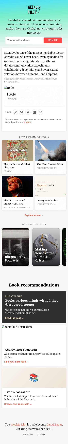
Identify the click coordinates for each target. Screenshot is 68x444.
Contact (41, 434)
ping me (27, 122)
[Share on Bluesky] (21, 112)
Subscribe (28, 434)
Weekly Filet (18, 424)
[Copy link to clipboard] (15, 112)
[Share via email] (40, 112)
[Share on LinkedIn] (34, 112)
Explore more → (34, 215)
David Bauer (54, 424)
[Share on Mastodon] (28, 112)
